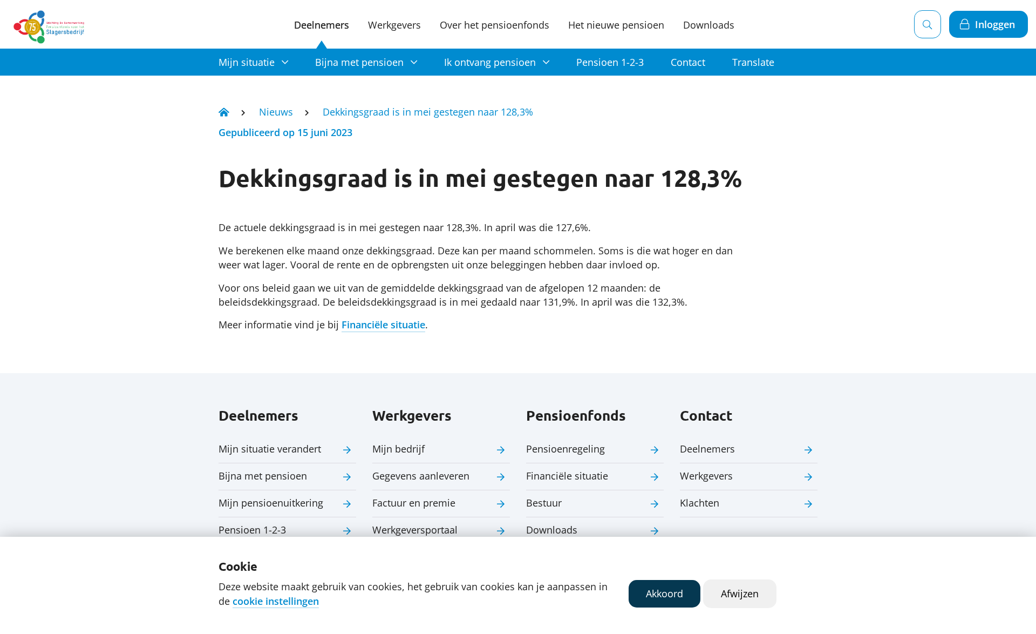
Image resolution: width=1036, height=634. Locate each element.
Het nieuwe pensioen (616, 24)
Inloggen (995, 24)
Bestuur (544, 502)
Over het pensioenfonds (494, 24)
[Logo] (51, 24)
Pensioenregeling (565, 448)
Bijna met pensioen (359, 62)
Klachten (699, 502)
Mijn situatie (247, 62)
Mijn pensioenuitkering (271, 502)
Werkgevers (394, 24)
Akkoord (664, 593)
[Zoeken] (927, 24)
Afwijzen (740, 593)
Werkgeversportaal (415, 529)
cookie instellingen (276, 601)
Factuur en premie (413, 502)
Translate (753, 62)
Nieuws (276, 111)
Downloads (708, 24)
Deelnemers (321, 24)
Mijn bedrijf (398, 448)
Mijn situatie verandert (270, 448)
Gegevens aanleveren (420, 475)
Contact (688, 62)
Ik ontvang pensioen (490, 62)
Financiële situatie (383, 324)
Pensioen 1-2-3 (610, 62)
